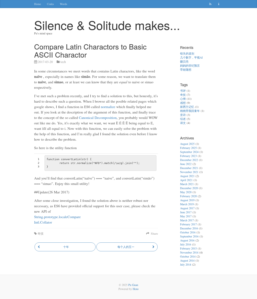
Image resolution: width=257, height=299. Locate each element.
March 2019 (187, 204)
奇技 (41, 233)
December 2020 (189, 188)
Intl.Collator (43, 222)
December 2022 (189, 160)
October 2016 (188, 232)
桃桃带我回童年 (190, 111)
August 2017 (187, 208)
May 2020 (186, 192)
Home (37, 4)
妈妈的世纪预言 (190, 65)
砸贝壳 (184, 61)
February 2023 (188, 156)
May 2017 (186, 216)
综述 (183, 119)
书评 (183, 91)
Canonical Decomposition (98, 117)
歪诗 (183, 115)
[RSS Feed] (210, 4)
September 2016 (189, 236)
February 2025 (188, 148)
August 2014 (187, 260)
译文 (183, 123)
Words (63, 4)
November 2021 (189, 172)
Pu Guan (133, 285)
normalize (108, 106)
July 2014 (185, 264)
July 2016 (185, 244)
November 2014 (189, 252)
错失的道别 (187, 53)
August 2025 (187, 144)
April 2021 (186, 180)
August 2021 (187, 176)
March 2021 (187, 184)
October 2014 (188, 256)
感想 (183, 103)
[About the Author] (219, 4)
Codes (50, 4)
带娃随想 (185, 69)
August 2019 (187, 200)
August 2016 (187, 240)
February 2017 (188, 224)
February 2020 (188, 196)
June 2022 (186, 164)
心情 (183, 99)
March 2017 (187, 220)
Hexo (136, 289)
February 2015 (188, 248)
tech (63, 62)
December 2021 (189, 168)
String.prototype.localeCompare (57, 216)
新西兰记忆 (187, 107)
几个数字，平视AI (191, 57)
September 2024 (189, 152)
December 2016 (189, 228)
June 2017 (186, 212)
